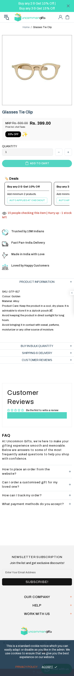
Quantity (9, 146)
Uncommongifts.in (30, 17)
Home (26, 27)
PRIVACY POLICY (26, 666)
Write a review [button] (37, 415)
